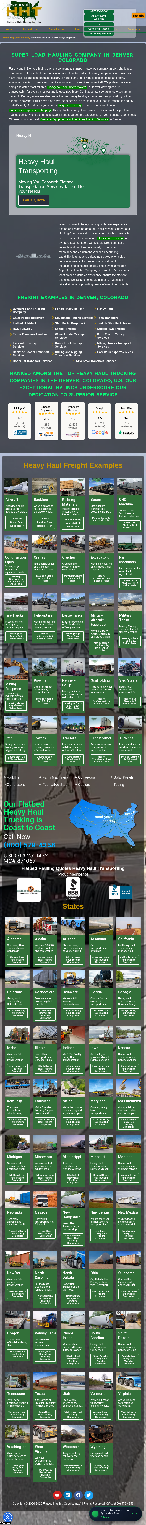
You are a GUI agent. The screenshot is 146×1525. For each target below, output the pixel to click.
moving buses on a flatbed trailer (101, 519)
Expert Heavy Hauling (69, 308)
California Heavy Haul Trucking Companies (128, 960)
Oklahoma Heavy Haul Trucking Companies (128, 1294)
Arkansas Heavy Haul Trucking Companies (100, 960)
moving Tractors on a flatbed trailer (73, 759)
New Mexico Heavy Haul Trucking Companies (128, 1235)
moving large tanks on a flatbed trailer (73, 636)
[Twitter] (88, 1495)
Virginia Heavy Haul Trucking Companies (128, 1414)
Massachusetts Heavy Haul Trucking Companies (128, 1123)
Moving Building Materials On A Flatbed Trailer (73, 523)
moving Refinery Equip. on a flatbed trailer (73, 706)
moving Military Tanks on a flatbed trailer (130, 641)
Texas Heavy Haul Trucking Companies (45, 1414)
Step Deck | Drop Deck (70, 323)
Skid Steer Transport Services (96, 360)
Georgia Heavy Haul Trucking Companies (128, 1013)
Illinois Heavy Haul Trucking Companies (45, 1069)
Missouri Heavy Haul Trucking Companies (101, 1178)
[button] (31, 29)
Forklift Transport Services (115, 352)
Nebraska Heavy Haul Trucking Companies (17, 1233)
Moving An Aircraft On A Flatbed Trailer (16, 522)
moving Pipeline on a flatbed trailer (44, 701)
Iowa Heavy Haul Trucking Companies (100, 1069)
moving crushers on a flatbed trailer (73, 578)
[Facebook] (78, 1495)
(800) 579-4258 (98, 17)
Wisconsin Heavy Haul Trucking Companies (73, 1468)
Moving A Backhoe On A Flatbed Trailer (44, 522)
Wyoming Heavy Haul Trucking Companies (101, 1468)
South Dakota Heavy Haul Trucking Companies (128, 1360)
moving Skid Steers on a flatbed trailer (130, 701)
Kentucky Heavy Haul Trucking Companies (17, 1122)
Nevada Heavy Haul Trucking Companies (45, 1233)
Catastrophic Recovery (28, 317)
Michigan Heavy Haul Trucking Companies (17, 1178)
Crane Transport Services (30, 334)
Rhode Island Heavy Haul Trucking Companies (73, 1360)
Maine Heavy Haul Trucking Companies (73, 1122)
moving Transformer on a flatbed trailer (101, 759)
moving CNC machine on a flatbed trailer (129, 525)
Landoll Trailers (65, 328)
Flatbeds (28, 29)
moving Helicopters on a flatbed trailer (44, 636)
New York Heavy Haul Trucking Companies (17, 1294)
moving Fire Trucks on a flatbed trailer (16, 636)
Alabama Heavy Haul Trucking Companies (17, 960)
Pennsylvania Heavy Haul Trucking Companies (45, 1355)
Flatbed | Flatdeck (25, 323)
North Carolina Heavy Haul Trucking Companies (45, 1300)
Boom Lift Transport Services (32, 360)
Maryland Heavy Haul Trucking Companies (101, 1122)
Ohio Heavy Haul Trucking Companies (100, 1294)
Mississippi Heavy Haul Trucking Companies (73, 1179)
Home (8, 29)
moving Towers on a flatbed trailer (44, 759)
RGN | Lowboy (22, 328)
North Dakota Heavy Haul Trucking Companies (73, 1300)
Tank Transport (107, 317)
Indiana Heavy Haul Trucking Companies (73, 1069)
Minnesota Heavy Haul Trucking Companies (45, 1178)
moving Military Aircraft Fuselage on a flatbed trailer (101, 647)
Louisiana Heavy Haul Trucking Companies (45, 1122)
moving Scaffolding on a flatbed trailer (101, 701)
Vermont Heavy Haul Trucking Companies (101, 1414)
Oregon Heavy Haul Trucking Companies (17, 1354)
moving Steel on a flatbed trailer (16, 758)
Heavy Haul (105, 308)
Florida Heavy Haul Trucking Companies (101, 1013)
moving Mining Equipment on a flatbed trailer (16, 706)
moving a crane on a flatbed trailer (44, 578)
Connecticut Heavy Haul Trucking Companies (45, 1014)
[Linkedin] (67, 1495)
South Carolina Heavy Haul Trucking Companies (100, 1360)
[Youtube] (57, 1495)
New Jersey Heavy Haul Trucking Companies (101, 1235)
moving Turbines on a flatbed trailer (130, 759)
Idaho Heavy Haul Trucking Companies (17, 1069)
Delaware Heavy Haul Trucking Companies (73, 1013)
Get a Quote (34, 200)
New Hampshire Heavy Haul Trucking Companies (73, 1239)
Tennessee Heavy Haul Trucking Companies (17, 1414)
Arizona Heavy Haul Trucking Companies (73, 960)
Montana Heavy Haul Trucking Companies (129, 1178)
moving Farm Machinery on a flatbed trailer (130, 583)
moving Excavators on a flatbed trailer (101, 578)
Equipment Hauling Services (74, 317)
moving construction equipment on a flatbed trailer (16, 580)
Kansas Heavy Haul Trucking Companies (128, 1069)
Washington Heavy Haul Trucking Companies (18, 1469)
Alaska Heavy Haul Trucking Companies (45, 960)
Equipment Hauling (20, 37)
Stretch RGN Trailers (111, 328)
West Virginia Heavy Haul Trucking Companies (45, 1474)
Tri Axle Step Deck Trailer (114, 323)
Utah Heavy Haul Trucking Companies (73, 1414)
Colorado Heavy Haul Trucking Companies (17, 1013)
